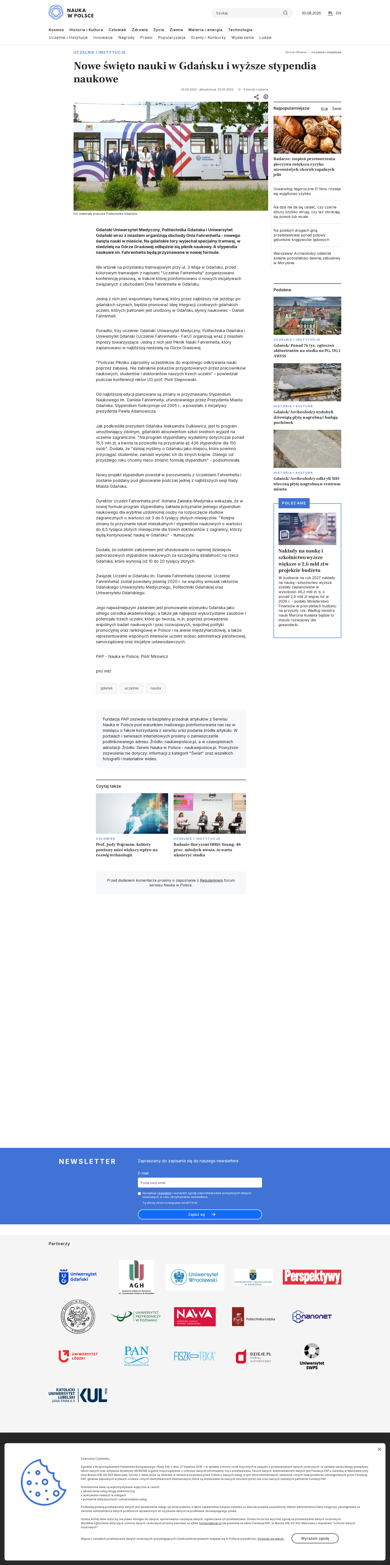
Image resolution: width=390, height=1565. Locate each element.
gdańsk (107, 688)
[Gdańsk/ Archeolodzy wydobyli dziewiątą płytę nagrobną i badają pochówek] (307, 394)
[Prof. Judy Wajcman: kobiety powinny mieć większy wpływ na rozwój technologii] (132, 826)
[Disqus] (171, 962)
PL (330, 13)
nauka (155, 688)
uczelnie (131, 688)
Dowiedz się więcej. (271, 1538)
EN (338, 13)
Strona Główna (295, 52)
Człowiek (117, 30)
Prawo (146, 37)
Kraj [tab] (324, 108)
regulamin (165, 1193)
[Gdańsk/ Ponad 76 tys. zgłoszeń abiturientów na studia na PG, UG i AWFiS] (307, 328)
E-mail (143, 1173)
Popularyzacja (172, 37)
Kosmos (56, 30)
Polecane (294, 503)
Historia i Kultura (86, 30)
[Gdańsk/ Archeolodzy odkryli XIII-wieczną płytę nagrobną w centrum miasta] (307, 461)
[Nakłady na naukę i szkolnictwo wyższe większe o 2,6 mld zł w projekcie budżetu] (307, 571)
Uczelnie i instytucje (100, 52)
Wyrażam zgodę (315, 1538)
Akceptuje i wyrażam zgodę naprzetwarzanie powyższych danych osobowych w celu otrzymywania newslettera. (196, 1195)
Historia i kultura (293, 406)
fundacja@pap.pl (210, 1523)
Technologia (240, 30)
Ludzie (265, 37)
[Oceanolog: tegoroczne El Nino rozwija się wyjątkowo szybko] (307, 191)
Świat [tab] (336, 108)
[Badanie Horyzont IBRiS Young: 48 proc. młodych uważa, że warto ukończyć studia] (210, 826)
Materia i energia (205, 30)
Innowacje (103, 37)
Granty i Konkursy (208, 37)
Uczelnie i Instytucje (68, 37)
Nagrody (126, 37)
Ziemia (176, 30)
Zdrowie (140, 30)
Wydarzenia (242, 37)
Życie (158, 30)
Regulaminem (211, 880)
